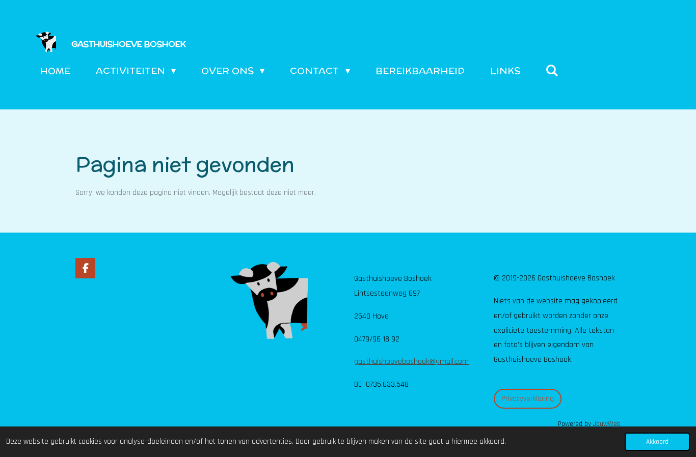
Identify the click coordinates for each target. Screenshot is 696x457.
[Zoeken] (552, 70)
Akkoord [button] (657, 441)
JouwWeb (607, 424)
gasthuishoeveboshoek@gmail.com (411, 361)
